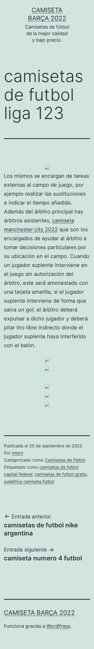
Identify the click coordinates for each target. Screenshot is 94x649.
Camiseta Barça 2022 (39, 612)
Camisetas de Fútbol (65, 460)
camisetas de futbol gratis (60, 474)
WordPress (58, 626)
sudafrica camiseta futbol (29, 481)
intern (17, 452)
